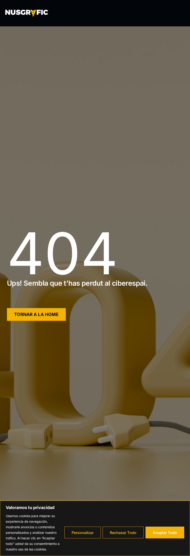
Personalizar (83, 532)
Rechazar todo (123, 532)
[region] (95, 528)
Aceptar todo (165, 532)
